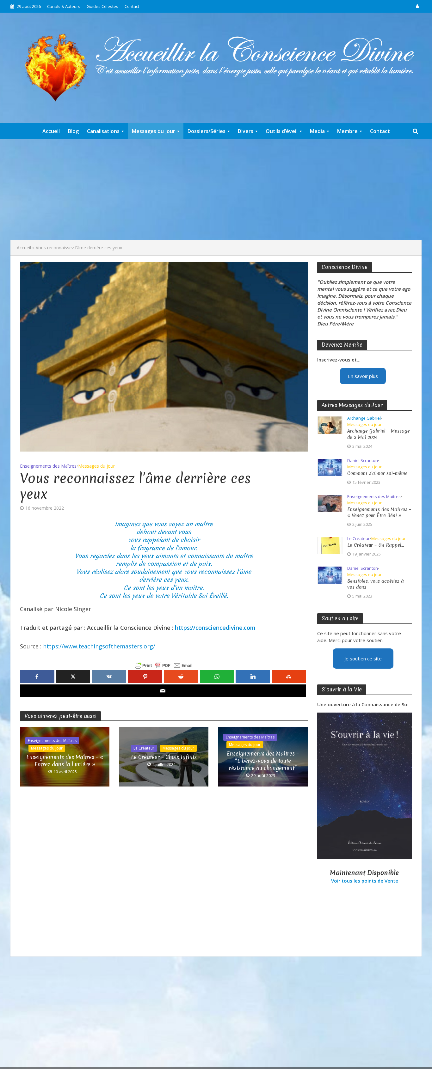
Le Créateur (143, 748)
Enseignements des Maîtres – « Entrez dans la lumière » (64, 760)
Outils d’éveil (282, 131)
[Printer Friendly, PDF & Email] (163, 665)
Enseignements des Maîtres (48, 466)
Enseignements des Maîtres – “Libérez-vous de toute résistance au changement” (263, 761)
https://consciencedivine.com (215, 627)
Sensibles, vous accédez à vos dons (375, 584)
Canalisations (103, 131)
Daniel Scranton (362, 460)
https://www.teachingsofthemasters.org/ (99, 646)
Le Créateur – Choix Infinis (164, 757)
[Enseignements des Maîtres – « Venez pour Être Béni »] (330, 503)
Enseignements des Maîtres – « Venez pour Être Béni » (379, 513)
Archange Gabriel (364, 418)
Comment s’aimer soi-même (377, 474)
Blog (73, 131)
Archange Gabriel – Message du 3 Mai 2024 (378, 434)
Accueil (51, 131)
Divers (245, 131)
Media (317, 131)
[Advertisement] (216, 189)
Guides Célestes (102, 6)
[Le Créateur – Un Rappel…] (330, 545)
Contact (132, 6)
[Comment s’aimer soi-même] (330, 467)
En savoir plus (363, 376)
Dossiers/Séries (206, 131)
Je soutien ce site (363, 658)
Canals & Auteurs (63, 6)
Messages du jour (153, 131)
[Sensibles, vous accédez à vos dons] (330, 574)
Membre (347, 131)
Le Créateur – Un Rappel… (375, 545)
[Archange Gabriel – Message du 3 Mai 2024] (330, 425)
